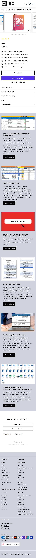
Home (3, 465)
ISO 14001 (21, 480)
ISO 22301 (21, 475)
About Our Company (8, 96)
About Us (3, 468)
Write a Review (18, 424)
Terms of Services (6, 482)
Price (3, 43)
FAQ (2, 100)
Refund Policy (5, 477)
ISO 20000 (21, 472)
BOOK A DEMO (10, 248)
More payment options (18, 82)
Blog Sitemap (5, 475)
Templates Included (7, 87)
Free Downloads (22, 487)
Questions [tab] (18, 434)
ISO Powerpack (22, 484)
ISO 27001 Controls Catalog (25, 514)
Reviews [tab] (6, 434)
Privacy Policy (5, 480)
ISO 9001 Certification (24, 509)
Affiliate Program (6, 472)
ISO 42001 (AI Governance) (25, 468)
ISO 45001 (21, 477)
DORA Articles (22, 507)
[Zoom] (29, 30)
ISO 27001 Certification (24, 511)
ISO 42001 (4, 495)
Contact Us (4, 470)
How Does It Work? (7, 92)
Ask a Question (6, 104)
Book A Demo (9, 157)
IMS (2, 507)
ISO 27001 (21, 465)
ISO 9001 (20, 470)
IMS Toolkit (21, 482)
